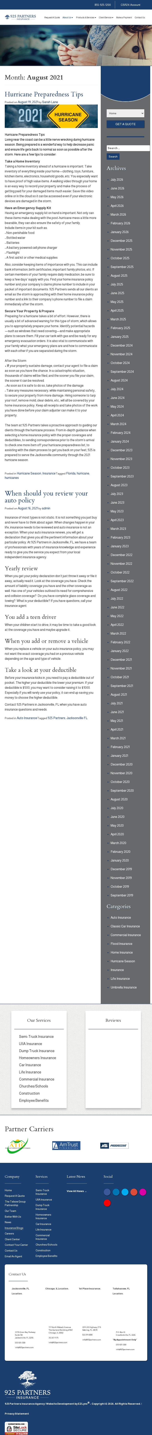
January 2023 (120, 546)
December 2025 (121, 240)
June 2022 (117, 607)
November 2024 (122, 354)
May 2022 (117, 616)
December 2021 (121, 659)
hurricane (83, 473)
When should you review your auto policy (46, 497)
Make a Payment (124, 17)
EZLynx (82, 1403)
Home (8, 1190)
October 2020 (120, 782)
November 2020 (121, 773)
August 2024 (119, 380)
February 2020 (120, 851)
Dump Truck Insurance (36, 1051)
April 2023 (117, 520)
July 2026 (117, 179)
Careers (9, 1233)
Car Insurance (30, 1065)
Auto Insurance (27, 718)
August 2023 (119, 485)
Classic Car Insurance (125, 926)
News (8, 1222)
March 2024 (118, 424)
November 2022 (121, 563)
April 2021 (117, 729)
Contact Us (140, 17)
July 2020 (117, 808)
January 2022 (120, 651)
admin (46, 508)
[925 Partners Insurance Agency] (20, 17)
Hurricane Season (29, 473)
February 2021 (120, 747)
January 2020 (120, 860)
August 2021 (119, 694)
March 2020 (118, 843)
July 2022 (117, 598)
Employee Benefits (34, 1101)
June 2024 (118, 398)
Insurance (49, 473)
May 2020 (117, 825)
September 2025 (122, 267)
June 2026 (117, 188)
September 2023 (122, 476)
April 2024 (117, 415)
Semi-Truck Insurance (36, 1037)
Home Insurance (122, 952)
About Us (67, 17)
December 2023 (121, 450)
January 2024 (120, 441)
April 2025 (117, 310)
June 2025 (117, 293)
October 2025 (120, 258)
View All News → (77, 1191)
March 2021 (118, 738)
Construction (29, 1093)
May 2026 (117, 197)
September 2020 (122, 790)
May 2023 (117, 511)
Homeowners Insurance (37, 1058)
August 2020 (119, 799)
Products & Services (85, 17)
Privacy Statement (17, 1413)
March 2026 (118, 214)
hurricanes (12, 477)
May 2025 (117, 302)
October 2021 (120, 677)
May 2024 (117, 406)
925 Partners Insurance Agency (25, 1403)
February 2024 (121, 432)
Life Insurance (120, 978)
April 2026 (117, 205)
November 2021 (121, 668)
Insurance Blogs (14, 1228)
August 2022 (119, 590)
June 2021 (117, 712)
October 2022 (120, 572)
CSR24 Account (130, 4)
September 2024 (122, 371)
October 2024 (120, 363)
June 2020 (117, 816)
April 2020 (117, 834)
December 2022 (121, 555)
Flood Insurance (121, 943)
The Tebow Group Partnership (15, 1203)
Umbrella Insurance (124, 987)
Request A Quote (52, 17)
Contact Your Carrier (16, 1244)
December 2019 (121, 869)
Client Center (12, 1239)
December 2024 (122, 345)
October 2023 (120, 467)
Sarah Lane (50, 102)
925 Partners (56, 718)
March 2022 (118, 633)
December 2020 (122, 764)
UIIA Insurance (30, 1044)
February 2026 (120, 223)
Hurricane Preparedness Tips (44, 94)
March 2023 (118, 528)
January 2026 (120, 232)
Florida (71, 473)
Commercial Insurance (126, 935)
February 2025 (120, 328)
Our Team (10, 1210)
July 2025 (117, 284)
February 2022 (120, 642)
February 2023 (120, 537)
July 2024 (117, 389)
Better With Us (13, 1216)
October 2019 (120, 886)
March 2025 (118, 319)
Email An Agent (13, 1256)
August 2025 (119, 275)
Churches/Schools (33, 1086)
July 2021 (117, 703)
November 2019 (121, 878)
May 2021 (117, 720)
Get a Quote (125, 124)
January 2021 (119, 755)
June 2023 (117, 502)
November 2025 (121, 249)
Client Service (105, 17)
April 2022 (117, 624)
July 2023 (117, 494)
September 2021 (122, 686)
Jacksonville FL (76, 718)
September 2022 (122, 581)
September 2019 (122, 895)
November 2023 (121, 459)
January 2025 (120, 336)
